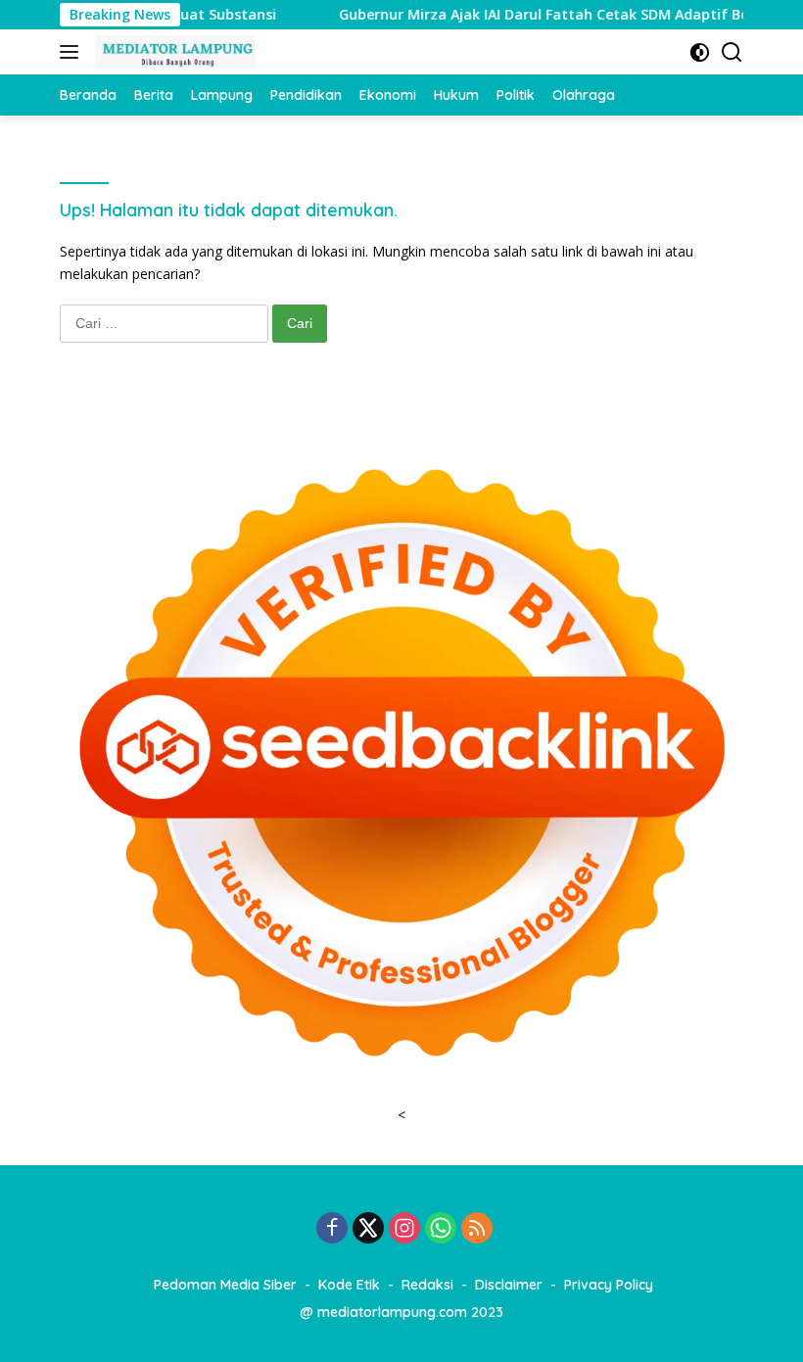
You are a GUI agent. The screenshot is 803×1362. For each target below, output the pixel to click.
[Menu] (73, 52)
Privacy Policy (608, 1284)
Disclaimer (509, 1284)
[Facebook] (332, 1229)
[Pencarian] (732, 52)
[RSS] (477, 1229)
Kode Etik (349, 1284)
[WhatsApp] (440, 1229)
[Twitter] (368, 1229)
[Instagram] (404, 1229)
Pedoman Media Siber (225, 1284)
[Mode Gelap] (699, 52)
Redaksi (427, 1284)
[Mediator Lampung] (173, 52)
